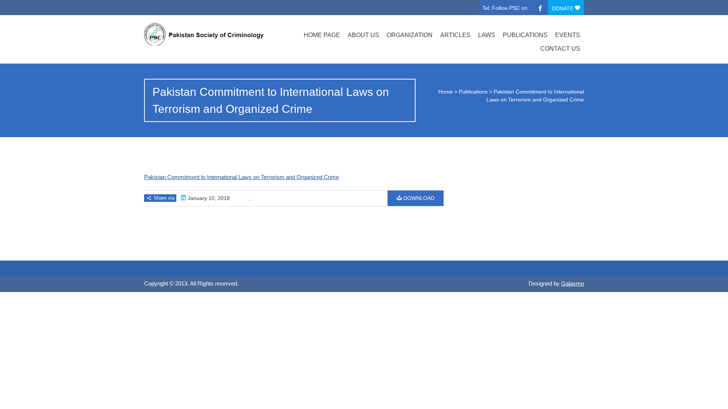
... (249, 198)
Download (418, 198)
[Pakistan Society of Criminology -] (209, 34)
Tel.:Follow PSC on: (505, 8)
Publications (525, 35)
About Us (363, 35)
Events (567, 35)
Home (445, 92)
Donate (563, 8)
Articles (455, 35)
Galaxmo (572, 283)
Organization (410, 35)
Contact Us (560, 48)
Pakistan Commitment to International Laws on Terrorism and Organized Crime (241, 177)
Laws (486, 35)
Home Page (322, 35)
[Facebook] (540, 7)
